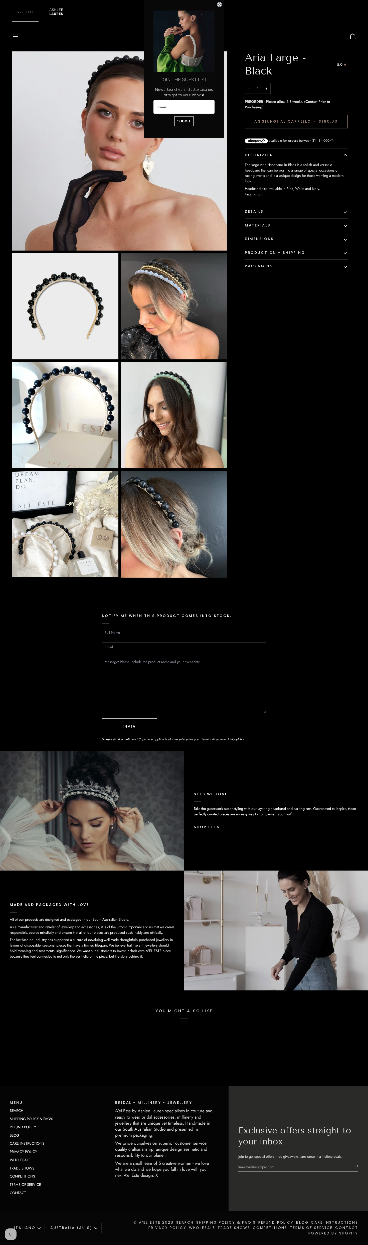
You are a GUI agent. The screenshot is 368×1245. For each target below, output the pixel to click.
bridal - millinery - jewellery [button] (153, 1102)
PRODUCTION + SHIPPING (275, 252)
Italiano (25, 1227)
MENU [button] (16, 1102)
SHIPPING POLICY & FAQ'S (31, 1118)
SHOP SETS (207, 826)
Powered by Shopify (333, 1233)
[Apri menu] (19, 36)
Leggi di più (254, 194)
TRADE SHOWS (22, 1168)
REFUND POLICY (23, 1127)
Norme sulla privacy (182, 739)
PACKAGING (259, 266)
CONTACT (18, 1192)
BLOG (14, 1135)
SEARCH (16, 1110)
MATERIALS (258, 225)
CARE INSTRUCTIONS (27, 1143)
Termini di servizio (213, 739)
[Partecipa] (354, 1166)
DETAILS (254, 211)
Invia (129, 726)
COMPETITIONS (22, 1176)
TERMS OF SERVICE (25, 1184)
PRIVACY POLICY (23, 1151)
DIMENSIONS (259, 238)
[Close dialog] (219, 4)
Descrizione (260, 155)
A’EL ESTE (150, 1222)
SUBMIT (184, 121)
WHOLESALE (20, 1159)
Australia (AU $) (71, 1227)
